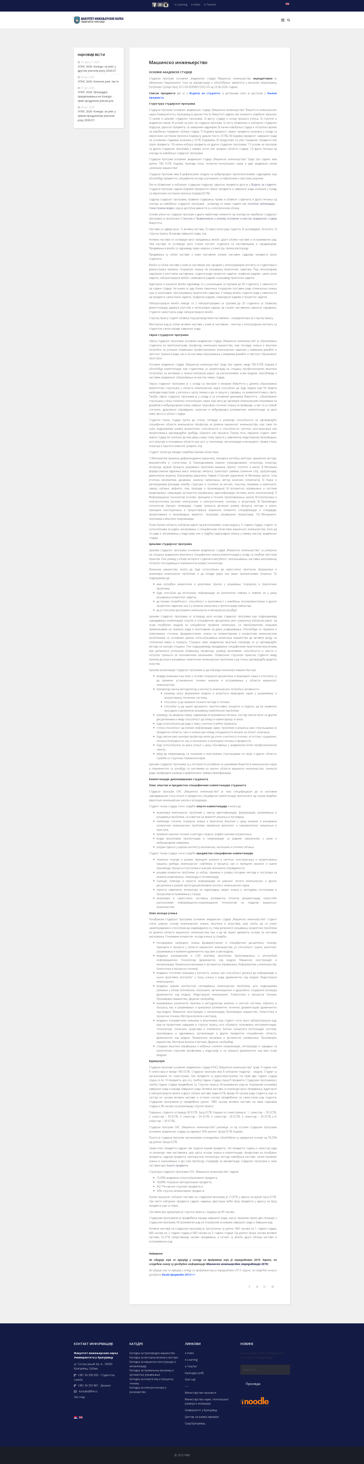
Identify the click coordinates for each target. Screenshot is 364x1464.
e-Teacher (210, 4)
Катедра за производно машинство (152, 1353)
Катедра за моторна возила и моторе (153, 1357)
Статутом (187, 218)
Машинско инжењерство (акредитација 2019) (237, 1264)
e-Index (195, 4)
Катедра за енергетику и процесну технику (151, 1381)
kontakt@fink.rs (88, 1391)
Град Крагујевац (195, 1423)
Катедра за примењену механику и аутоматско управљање (151, 1372)
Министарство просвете (200, 1392)
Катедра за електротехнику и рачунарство (147, 1390)
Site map (79, 1397)
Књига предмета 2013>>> (178, 1274)
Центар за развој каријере (202, 1417)
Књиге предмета (177, 1165)
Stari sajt (190, 1379)
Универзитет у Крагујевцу (201, 1410)
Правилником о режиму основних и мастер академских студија (236, 218)
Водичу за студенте (204, 93)
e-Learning (181, 4)
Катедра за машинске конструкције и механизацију (152, 1364)
